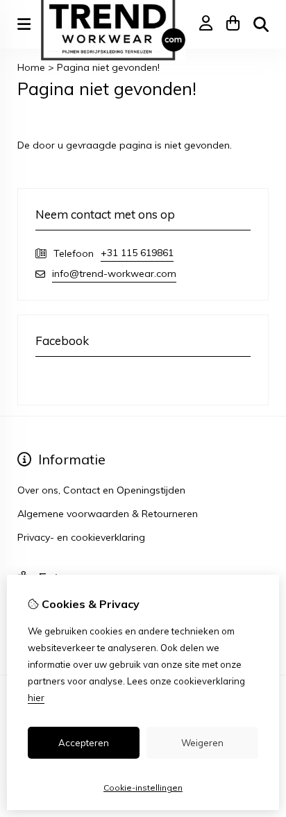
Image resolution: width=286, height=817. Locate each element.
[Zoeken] (261, 24)
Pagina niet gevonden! (108, 67)
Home (31, 67)
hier (36, 697)
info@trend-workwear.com (114, 273)
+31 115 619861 (137, 252)
